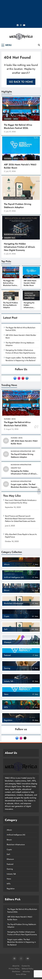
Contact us (26, 966)
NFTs (8, 883)
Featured (7, 119)
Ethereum (10, 859)
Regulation (11, 888)
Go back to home (21, 82)
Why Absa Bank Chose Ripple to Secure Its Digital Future (21, 535)
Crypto (9, 849)
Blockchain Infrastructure (15, 198)
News (15, 119)
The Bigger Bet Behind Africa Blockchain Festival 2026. (18, 126)
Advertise (26, 971)
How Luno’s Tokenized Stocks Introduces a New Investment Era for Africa (20, 501)
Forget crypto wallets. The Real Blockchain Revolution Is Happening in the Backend (21, 359)
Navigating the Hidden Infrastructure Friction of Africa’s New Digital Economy (19, 247)
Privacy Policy (14, 968)
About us (15, 966)
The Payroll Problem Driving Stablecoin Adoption (17, 205)
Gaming (10, 869)
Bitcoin (9, 839)
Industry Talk (9, 238)
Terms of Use (21, 974)
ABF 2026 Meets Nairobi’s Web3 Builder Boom (20, 166)
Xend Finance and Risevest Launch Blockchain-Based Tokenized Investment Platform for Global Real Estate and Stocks (20, 518)
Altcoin (9, 830)
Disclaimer (16, 971)
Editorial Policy (27, 968)
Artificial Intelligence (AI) (16, 834)
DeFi (30, 198)
